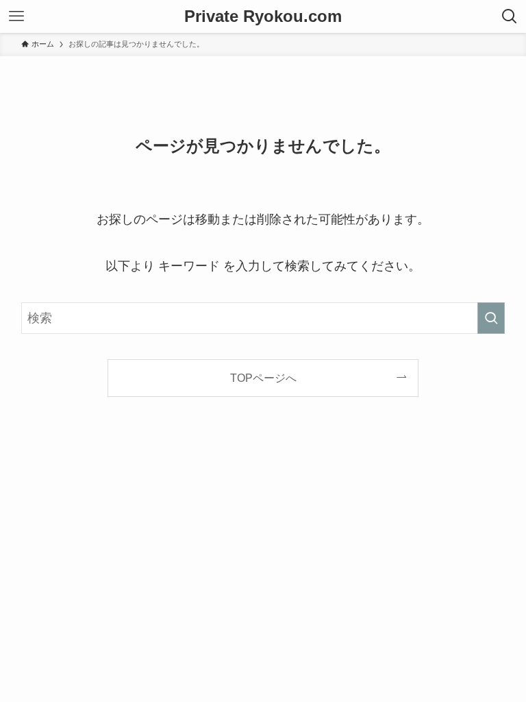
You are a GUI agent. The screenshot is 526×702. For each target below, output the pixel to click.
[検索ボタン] (509, 16)
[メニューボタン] (16, 16)
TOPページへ (263, 378)
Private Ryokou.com (263, 16)
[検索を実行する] (491, 318)
